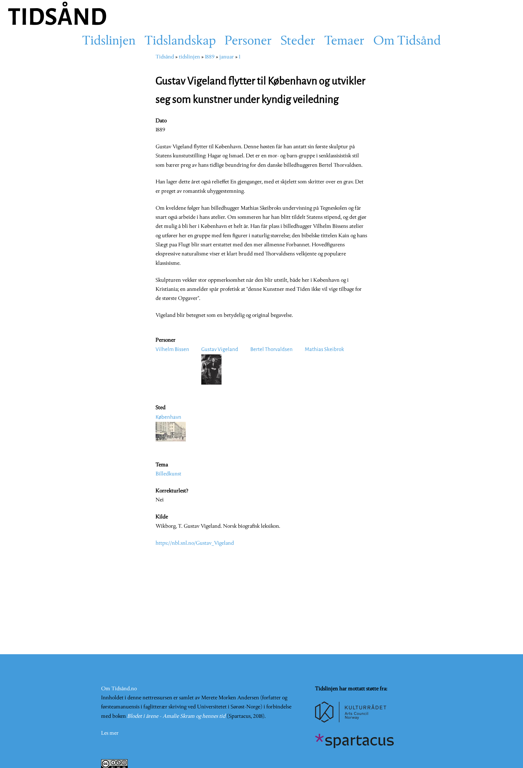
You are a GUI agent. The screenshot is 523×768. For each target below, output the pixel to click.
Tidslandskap (180, 41)
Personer (248, 41)
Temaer (344, 41)
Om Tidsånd (407, 41)
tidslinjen (189, 57)
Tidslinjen (109, 41)
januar (226, 57)
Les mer (110, 733)
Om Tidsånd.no (119, 689)
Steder (298, 41)
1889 (210, 57)
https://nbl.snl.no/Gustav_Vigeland (195, 543)
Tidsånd (165, 57)
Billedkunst (168, 474)
